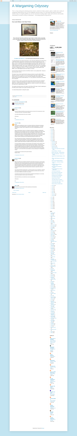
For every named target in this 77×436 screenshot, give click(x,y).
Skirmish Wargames (52, 304)
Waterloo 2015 (53, 327)
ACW (15, 96)
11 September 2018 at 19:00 (19, 104)
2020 (52, 137)
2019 (52, 139)
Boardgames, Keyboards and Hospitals (60, 96)
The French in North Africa (56, 171)
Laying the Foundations (53, 259)
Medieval (52, 265)
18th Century (53, 218)
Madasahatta (53, 263)
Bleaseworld (52, 360)
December (53, 141)
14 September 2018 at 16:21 (19, 188)
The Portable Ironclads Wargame (53, 314)
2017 (52, 197)
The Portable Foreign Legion (56, 176)
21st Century (53, 226)
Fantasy (52, 246)
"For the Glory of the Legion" (56, 182)
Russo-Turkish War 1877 (53, 297)
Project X (52, 285)
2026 (52, 129)
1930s (52, 221)
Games (52, 250)
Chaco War (53, 236)
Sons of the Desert (53, 306)
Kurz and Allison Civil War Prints (57, 172)
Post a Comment (16, 190)
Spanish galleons (52, 356)
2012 (52, 204)
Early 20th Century (52, 245)
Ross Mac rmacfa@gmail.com (20, 101)
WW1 (52, 331)
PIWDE (52, 281)
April (53, 191)
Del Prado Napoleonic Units (53, 241)
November (53, 143)
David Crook (17, 107)
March (53, 192)
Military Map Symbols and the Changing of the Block (60, 60)
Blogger (43, 428)
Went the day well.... (55, 147)
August (53, 185)
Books (51, 413)
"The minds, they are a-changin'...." (57, 179)
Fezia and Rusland (52, 248)
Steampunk (53, 309)
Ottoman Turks (53, 279)
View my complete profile (54, 30)
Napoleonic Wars (53, 272)
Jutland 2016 (53, 256)
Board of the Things (59, 88)
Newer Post (14, 192)
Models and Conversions (53, 270)
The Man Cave (52, 366)
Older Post (44, 192)
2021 (52, 136)
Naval (52, 274)
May (52, 189)
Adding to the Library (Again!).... (57, 173)
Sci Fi (52, 300)
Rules (52, 295)
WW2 (52, 332)
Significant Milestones (52, 302)
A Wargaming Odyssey (30, 6)
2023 (52, 133)
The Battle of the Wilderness (19, 58)
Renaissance (53, 290)
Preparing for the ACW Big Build (57, 175)
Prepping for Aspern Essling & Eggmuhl (52, 381)
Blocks (52, 235)
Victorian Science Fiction (56, 178)
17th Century (53, 216)
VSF (51, 326)
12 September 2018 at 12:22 (19, 155)
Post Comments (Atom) (20, 194)
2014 (52, 201)
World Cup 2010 (53, 329)
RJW (51, 292)
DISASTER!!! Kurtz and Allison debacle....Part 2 (57, 165)
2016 (52, 198)
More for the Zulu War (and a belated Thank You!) (60, 111)
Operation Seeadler (52, 278)
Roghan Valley (53, 293)
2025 (52, 130)
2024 (52, 132)
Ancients (52, 233)
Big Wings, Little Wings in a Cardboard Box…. (60, 74)
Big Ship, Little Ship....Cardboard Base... (58, 152)
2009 (52, 208)
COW (52, 239)
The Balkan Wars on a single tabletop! (52, 350)
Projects (52, 286)
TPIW (52, 322)
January (53, 195)
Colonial (52, 238)
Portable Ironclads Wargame (52, 283)
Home (29, 192)
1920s (52, 220)
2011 (52, 205)
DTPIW (52, 243)
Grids (52, 251)
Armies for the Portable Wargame (57, 160)
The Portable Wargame (53, 316)
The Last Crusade (52, 311)
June (53, 188)
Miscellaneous (53, 266)
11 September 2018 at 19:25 (19, 119)
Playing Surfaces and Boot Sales (57, 183)
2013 (52, 202)
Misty (52, 268)
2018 (52, 140)
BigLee (16, 185)
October (53, 144)
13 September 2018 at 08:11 (19, 182)
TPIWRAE (52, 323)
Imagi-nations (53, 254)
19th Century (53, 222)
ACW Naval (53, 228)
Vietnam (52, 324)
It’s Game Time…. (59, 119)
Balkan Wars (53, 234)
